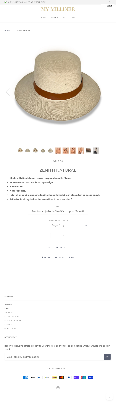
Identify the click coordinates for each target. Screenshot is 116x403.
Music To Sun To (13, 320)
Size (58, 207)
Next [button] (105, 92)
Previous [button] (10, 92)
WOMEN (54, 18)
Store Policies (12, 316)
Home (44, 18)
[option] (58, 91)
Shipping (9, 312)
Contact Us (10, 329)
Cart (74, 18)
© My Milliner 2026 (56, 368)
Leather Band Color (58, 220)
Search (8, 324)
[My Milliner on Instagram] (58, 388)
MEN (65, 18)
